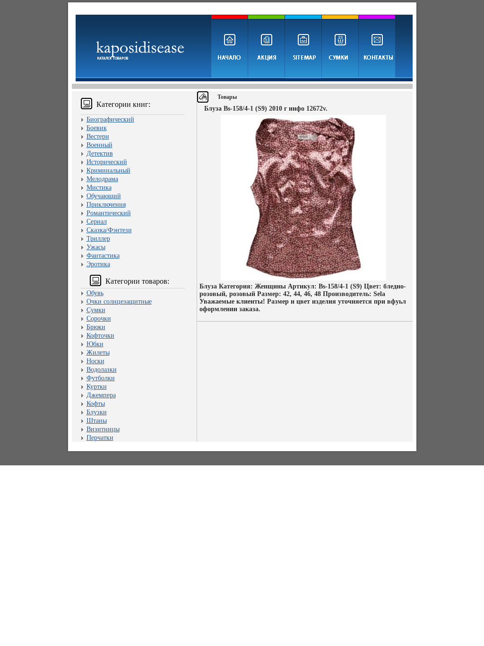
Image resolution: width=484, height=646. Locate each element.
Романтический (108, 213)
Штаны (96, 420)
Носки (95, 361)
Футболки (100, 378)
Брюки (95, 327)
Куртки (96, 386)
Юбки (95, 344)
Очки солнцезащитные (119, 301)
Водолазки (101, 369)
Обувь (95, 293)
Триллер (98, 238)
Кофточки (100, 335)
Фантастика (103, 255)
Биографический (110, 119)
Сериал (96, 221)
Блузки (96, 412)
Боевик (96, 127)
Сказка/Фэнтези (109, 230)
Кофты (95, 403)
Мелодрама (102, 179)
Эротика (98, 264)
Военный (99, 144)
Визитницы (103, 429)
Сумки (95, 310)
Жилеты (98, 352)
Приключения (106, 204)
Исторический (106, 162)
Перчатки (99, 437)
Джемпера (101, 395)
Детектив (99, 153)
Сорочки (98, 318)
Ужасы (95, 247)
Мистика (99, 187)
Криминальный (108, 170)
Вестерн (97, 136)
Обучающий (103, 196)
